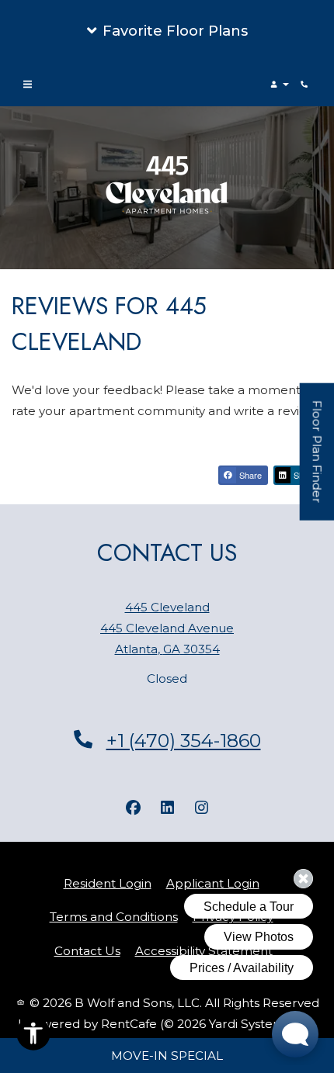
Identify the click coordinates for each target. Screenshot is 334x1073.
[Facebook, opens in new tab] (132, 807)
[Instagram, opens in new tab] (201, 807)
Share (249, 475)
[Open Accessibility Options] (33, 1036)
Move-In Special (167, 1055)
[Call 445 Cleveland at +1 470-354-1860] (306, 84)
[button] (167, 31)
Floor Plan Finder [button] (317, 460)
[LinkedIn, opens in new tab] (167, 807)
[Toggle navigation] (27, 84)
